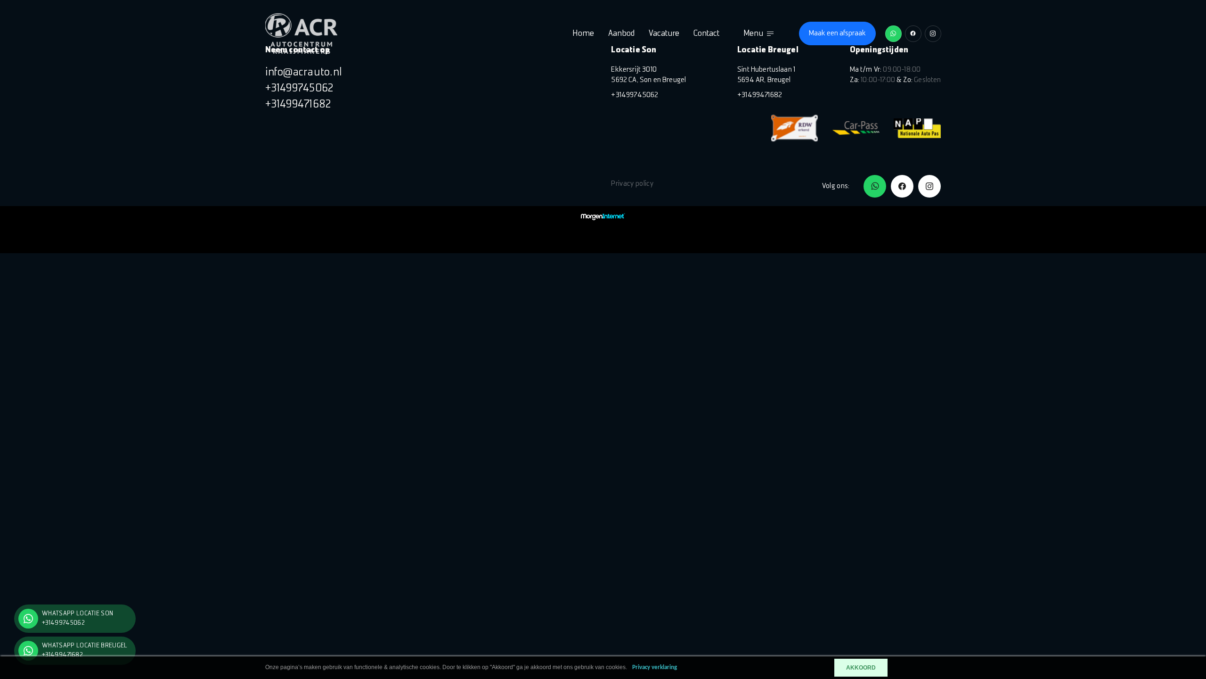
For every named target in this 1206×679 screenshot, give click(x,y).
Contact (706, 33)
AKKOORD (861, 667)
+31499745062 (299, 88)
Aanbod (621, 33)
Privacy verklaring (654, 667)
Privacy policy (632, 184)
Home (583, 33)
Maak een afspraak (837, 33)
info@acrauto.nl (303, 72)
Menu (753, 33)
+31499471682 (298, 104)
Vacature (664, 33)
